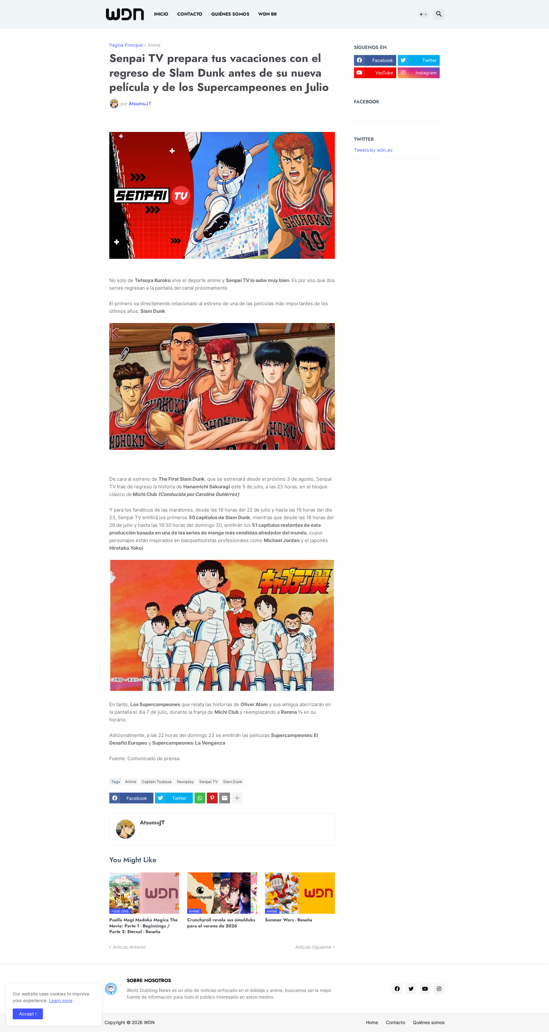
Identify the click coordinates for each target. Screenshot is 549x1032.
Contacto (189, 14)
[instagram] (439, 988)
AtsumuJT (152, 822)
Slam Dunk (232, 781)
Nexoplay (185, 781)
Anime (154, 45)
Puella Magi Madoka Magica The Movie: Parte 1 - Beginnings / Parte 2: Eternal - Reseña (143, 925)
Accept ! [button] (28, 1013)
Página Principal (126, 45)
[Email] (224, 798)
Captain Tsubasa (157, 781)
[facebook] (397, 988)
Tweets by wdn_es (373, 150)
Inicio (161, 14)
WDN (149, 1022)
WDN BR (267, 14)
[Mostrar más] (237, 798)
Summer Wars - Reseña (288, 920)
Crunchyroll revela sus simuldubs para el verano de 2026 (221, 922)
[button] (423, 14)
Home (372, 1022)
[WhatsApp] (199, 798)
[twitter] (411, 988)
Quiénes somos (230, 14)
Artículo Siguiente (313, 947)
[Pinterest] (212, 798)
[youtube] (425, 988)
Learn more (60, 1000)
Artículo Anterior (129, 947)
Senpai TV (208, 781)
